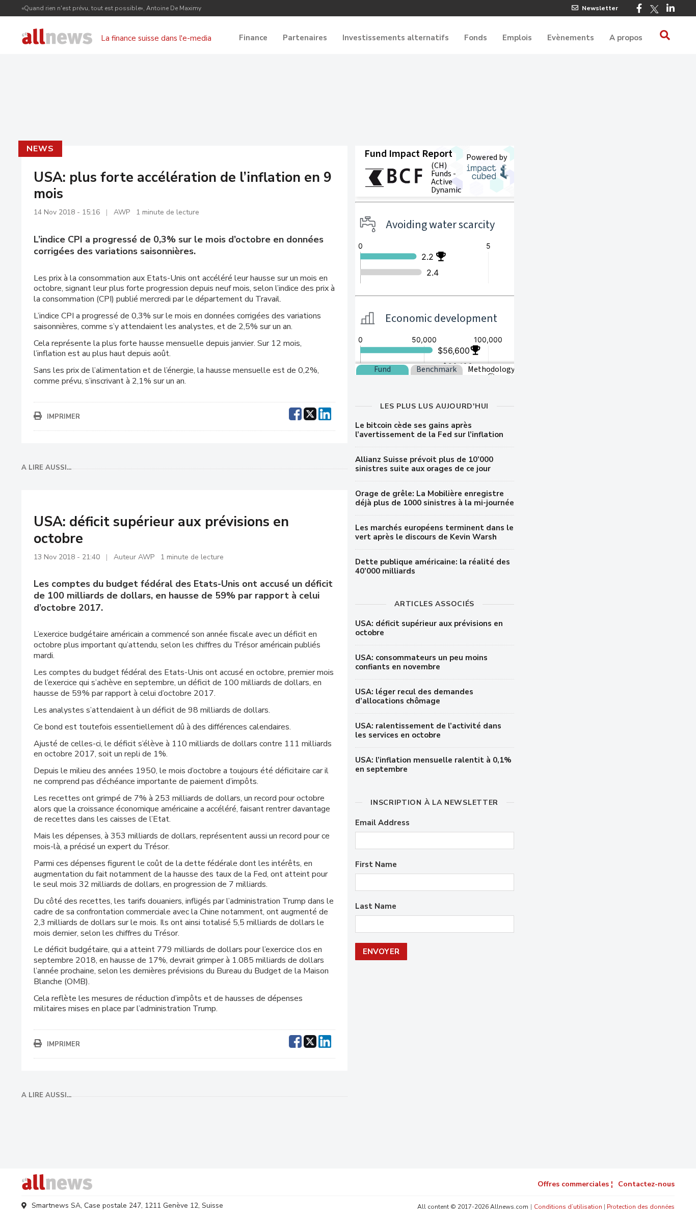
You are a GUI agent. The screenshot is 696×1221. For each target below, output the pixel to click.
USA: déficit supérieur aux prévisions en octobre (429, 628)
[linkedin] (324, 412)
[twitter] (310, 412)
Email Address (382, 823)
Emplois (517, 38)
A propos (626, 38)
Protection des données (641, 1207)
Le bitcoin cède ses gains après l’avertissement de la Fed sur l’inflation (429, 430)
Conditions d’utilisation (568, 1207)
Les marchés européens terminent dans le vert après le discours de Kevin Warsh (434, 532)
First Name (376, 865)
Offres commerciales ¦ (575, 1184)
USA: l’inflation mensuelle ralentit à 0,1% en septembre (433, 764)
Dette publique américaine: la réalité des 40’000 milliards (432, 566)
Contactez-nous (646, 1184)
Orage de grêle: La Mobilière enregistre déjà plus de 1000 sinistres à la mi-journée (434, 498)
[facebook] (295, 412)
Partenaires (305, 38)
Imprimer (63, 416)
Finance (253, 38)
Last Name (375, 906)
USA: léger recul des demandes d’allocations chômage (414, 696)
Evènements (570, 38)
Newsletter (600, 8)
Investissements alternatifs (395, 38)
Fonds (475, 38)
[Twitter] (654, 9)
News (39, 148)
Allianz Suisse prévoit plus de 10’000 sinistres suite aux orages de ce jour (424, 464)
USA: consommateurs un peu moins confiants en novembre (421, 662)
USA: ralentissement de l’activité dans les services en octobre (428, 730)
